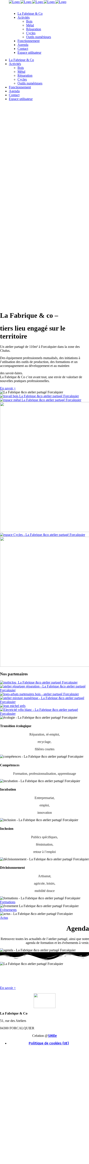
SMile (52, 1036)
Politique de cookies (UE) (49, 1043)
